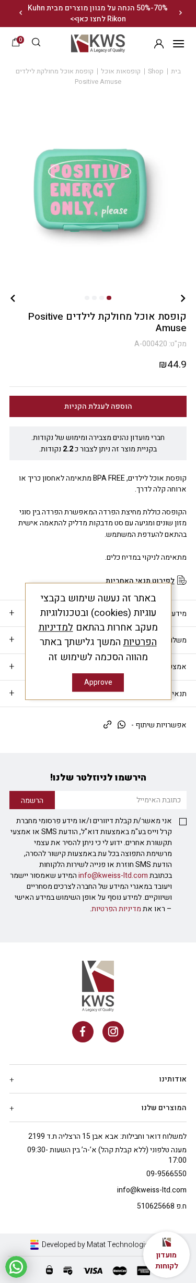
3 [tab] (94, 298)
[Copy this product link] (107, 725)
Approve (98, 682)
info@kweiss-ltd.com (113, 875)
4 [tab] (87, 298)
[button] (36, 43)
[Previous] (181, 13)
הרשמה (159, 43)
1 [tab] (109, 298)
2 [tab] (101, 298)
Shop (156, 71)
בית (176, 71)
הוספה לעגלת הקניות (98, 406)
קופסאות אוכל (121, 71)
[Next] (20, 13)
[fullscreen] (98, 190)
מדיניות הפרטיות (116, 908)
